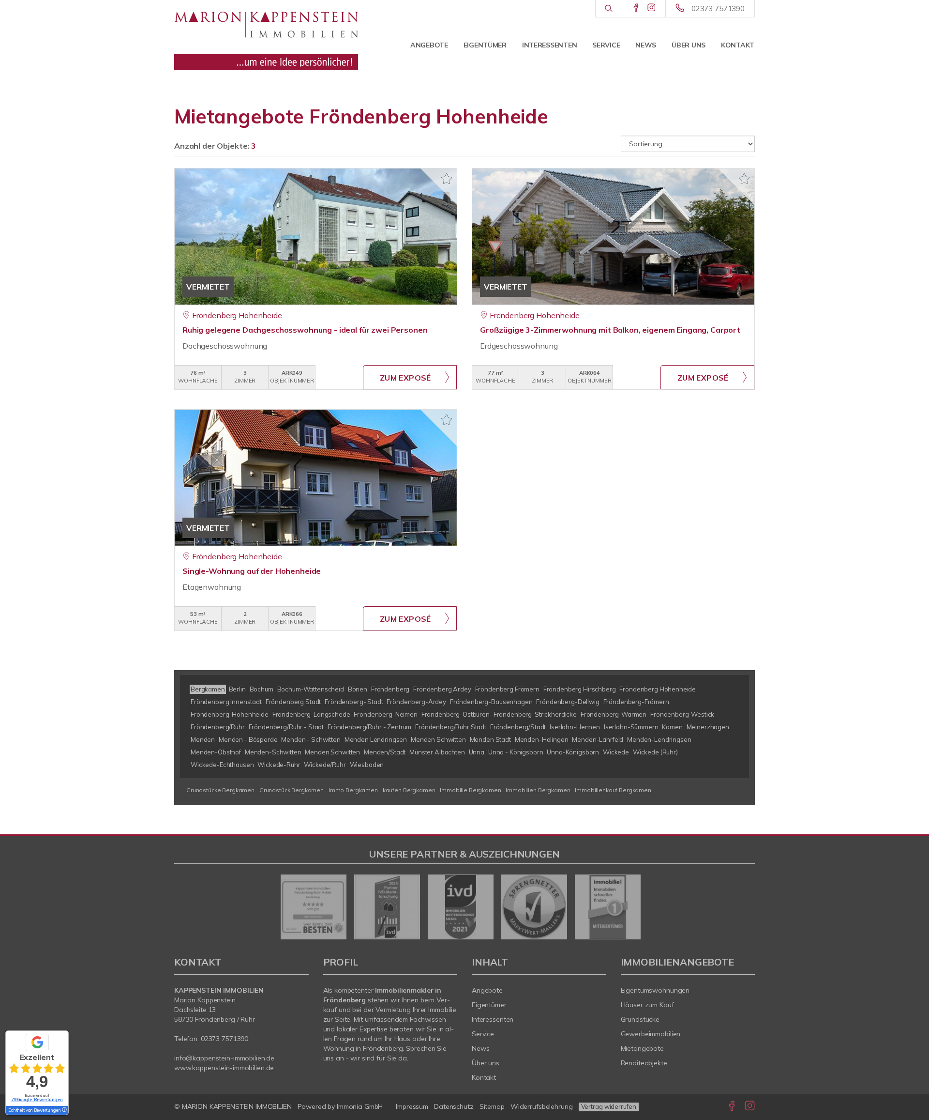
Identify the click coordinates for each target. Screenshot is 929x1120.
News (645, 45)
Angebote (429, 45)
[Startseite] (266, 36)
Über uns (688, 45)
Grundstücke (640, 1019)
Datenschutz (454, 1106)
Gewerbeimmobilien (651, 1033)
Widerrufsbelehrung (541, 1106)
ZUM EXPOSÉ (405, 378)
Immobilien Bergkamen (538, 790)
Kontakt (737, 45)
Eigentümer (485, 45)
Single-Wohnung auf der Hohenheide (251, 571)
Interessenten (549, 45)
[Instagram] (651, 8)
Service (606, 45)
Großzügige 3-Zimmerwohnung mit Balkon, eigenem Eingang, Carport (610, 330)
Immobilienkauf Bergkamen (613, 790)
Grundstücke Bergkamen (220, 790)
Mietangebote (642, 1048)
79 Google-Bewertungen (37, 1099)
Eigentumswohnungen (655, 990)
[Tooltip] (64, 1110)
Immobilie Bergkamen (470, 790)
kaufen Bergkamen (409, 790)
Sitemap (492, 1106)
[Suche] (608, 8)
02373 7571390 (718, 8)
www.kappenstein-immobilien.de (224, 1067)
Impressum (412, 1106)
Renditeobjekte (644, 1063)
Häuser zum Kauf (647, 1004)
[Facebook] (636, 8)
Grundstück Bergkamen (291, 790)
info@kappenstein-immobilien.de (224, 1058)
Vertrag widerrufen (608, 1106)
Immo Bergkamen (353, 790)
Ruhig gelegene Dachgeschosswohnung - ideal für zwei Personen (304, 330)
